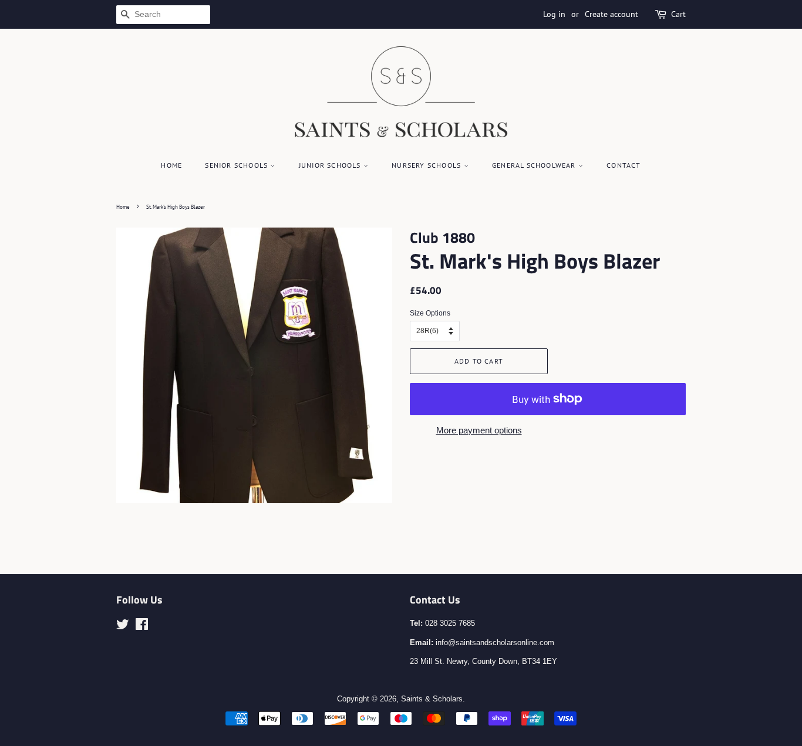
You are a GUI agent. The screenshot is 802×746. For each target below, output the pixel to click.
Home (171, 165)
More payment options (479, 430)
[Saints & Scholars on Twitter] (122, 626)
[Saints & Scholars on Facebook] (142, 626)
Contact (623, 165)
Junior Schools (331, 165)
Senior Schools (237, 165)
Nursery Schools (427, 165)
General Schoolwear (535, 165)
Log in (554, 14)
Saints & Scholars (432, 698)
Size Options (430, 313)
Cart (678, 14)
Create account (611, 14)
